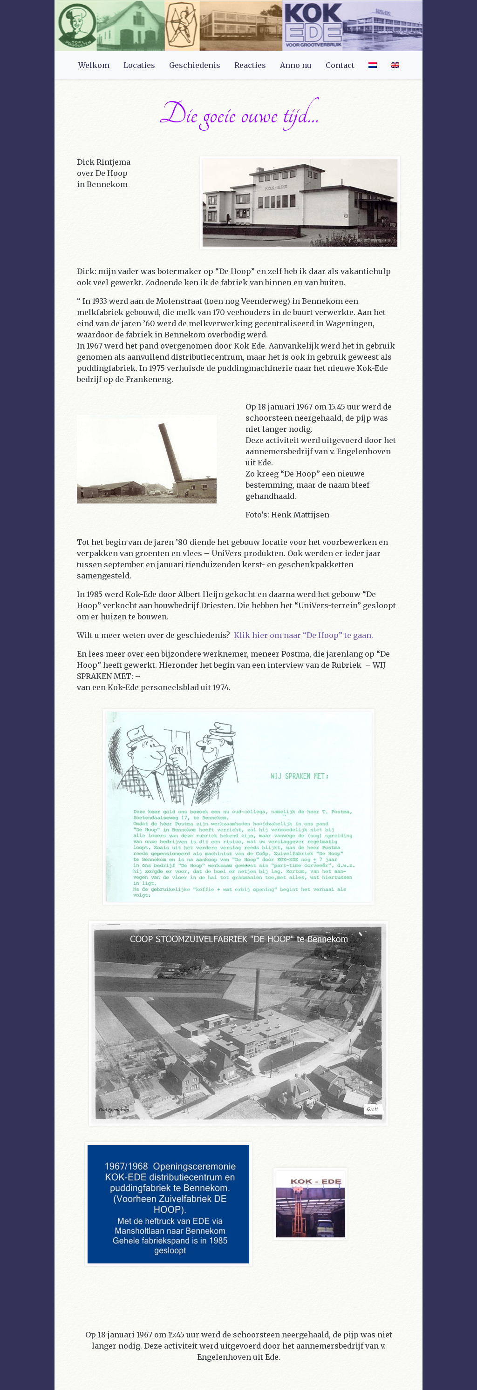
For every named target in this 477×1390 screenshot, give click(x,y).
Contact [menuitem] (340, 65)
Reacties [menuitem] (250, 65)
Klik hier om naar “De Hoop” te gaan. (303, 635)
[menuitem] (372, 65)
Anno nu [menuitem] (296, 65)
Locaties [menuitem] (139, 65)
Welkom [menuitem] (93, 65)
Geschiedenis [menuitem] (194, 65)
